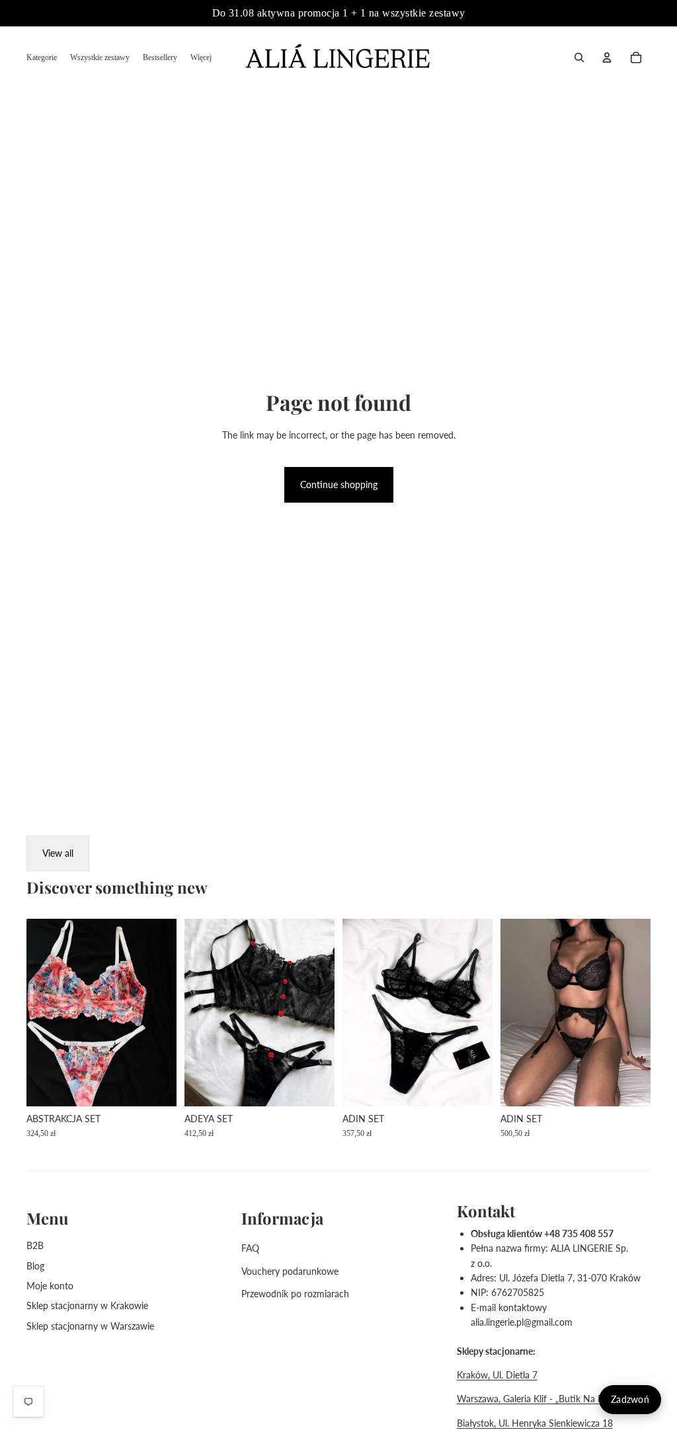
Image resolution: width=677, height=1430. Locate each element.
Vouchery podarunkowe (289, 1271)
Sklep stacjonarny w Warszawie (90, 1326)
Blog (35, 1265)
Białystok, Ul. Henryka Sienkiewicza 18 (535, 1423)
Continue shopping (339, 484)
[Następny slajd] (324, 1012)
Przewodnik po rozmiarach (295, 1293)
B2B (35, 1245)
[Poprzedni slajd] (194, 1012)
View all (57, 853)
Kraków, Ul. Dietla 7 (497, 1374)
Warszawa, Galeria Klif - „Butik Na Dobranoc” (549, 1398)
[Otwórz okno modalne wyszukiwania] (579, 57)
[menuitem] (41, 57)
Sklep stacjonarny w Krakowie (87, 1305)
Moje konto (49, 1285)
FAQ (250, 1248)
